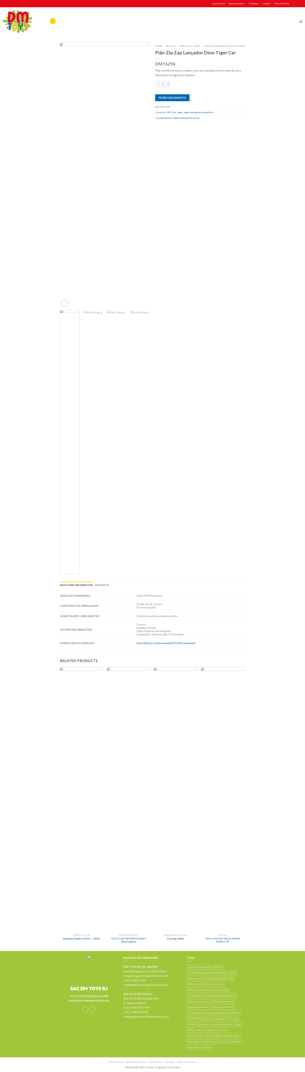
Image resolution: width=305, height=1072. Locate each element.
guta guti (203, 1024)
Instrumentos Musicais (221, 1024)
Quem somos (218, 3)
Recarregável (194, 1041)
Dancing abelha (175, 938)
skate (225, 1041)
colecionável (194, 1012)
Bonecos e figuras (214, 984)
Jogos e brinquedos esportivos (224, 46)
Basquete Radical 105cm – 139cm (81, 938)
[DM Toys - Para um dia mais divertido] (17, 21)
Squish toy (237, 1041)
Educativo (208, 1018)
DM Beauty (234, 1012)
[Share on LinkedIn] (193, 126)
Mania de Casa (195, 1035)
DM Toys (171, 46)
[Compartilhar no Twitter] (165, 126)
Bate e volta (193, 978)
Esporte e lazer (190, 46)
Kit (189, 1030)
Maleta (223, 1030)
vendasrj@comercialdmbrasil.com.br (145, 984)
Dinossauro (209, 1012)
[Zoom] (64, 303)
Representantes (236, 3)
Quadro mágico (213, 1035)
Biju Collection (219, 978)
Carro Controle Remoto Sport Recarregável (128, 940)
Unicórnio (206, 1047)
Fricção (234, 1018)
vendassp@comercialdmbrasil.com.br (146, 1016)
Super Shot (193, 1047)
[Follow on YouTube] (301, 3)
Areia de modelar (219, 972)
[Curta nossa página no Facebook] (293, 3)
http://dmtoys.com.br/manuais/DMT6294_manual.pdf (166, 643)
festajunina (222, 1018)
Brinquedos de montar (223, 1007)
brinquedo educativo (198, 1007)
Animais (218, 967)
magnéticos (211, 1030)
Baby (233, 972)
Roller (207, 1041)
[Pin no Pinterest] (179, 126)
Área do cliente (281, 3)
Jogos (180, 112)
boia (231, 978)
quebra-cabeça (232, 1035)
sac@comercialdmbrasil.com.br (89, 1000)
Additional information (76, 585)
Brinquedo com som (223, 1001)
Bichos (206, 978)
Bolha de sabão (195, 984)
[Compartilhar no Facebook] (158, 126)
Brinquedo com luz (190, 118)
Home (158, 46)
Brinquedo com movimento (223, 995)
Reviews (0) (102, 585)
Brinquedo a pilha (219, 989)
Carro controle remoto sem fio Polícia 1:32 (222, 940)
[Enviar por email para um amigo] (172, 126)
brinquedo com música (199, 1001)
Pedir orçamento (172, 97)
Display (222, 1012)
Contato (266, 3)
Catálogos (254, 3)
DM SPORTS (194, 1018)
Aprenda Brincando (197, 972)
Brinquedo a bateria (170, 118)
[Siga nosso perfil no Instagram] (297, 3)
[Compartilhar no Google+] (186, 126)
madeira (198, 1030)
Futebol (191, 1024)
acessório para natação (199, 967)
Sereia (217, 1041)
